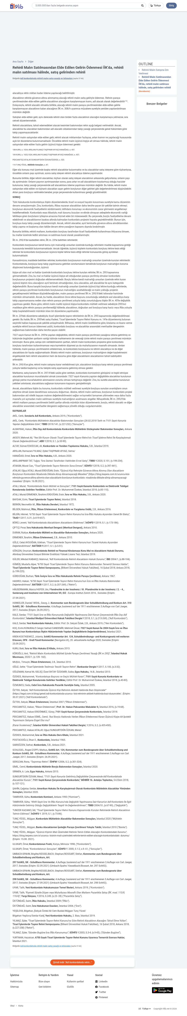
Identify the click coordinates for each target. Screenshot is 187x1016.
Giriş (171, 5)
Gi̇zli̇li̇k (70, 986)
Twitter (102, 992)
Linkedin (103, 981)
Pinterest (103, 997)
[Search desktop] (142, 5)
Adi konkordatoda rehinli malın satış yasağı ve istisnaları (46, 78)
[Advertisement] (93, 35)
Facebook (104, 986)
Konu (20, 1006)
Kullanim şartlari (75, 981)
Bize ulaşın (44, 981)
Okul (12, 1006)
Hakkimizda (16, 981)
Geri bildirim (45, 986)
